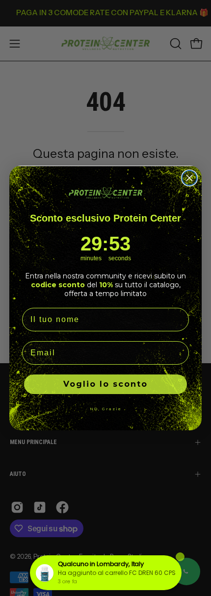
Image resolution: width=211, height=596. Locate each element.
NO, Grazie (106, 408)
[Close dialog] (189, 178)
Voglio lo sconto (105, 384)
